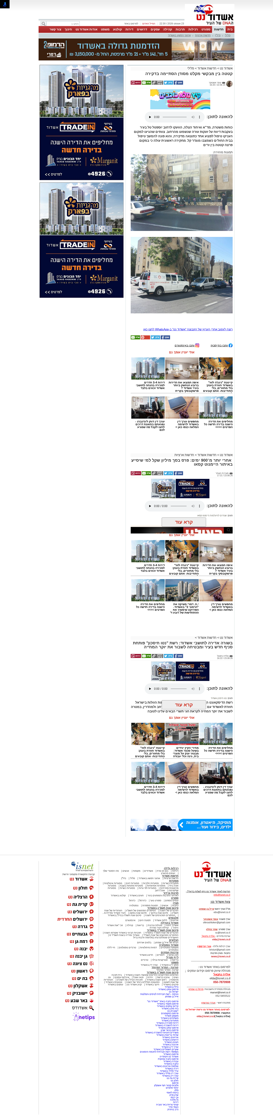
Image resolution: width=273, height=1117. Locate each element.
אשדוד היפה (171, 887)
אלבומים (173, 879)
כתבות (175, 867)
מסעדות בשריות (170, 845)
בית (230, 29)
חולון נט (174, 1042)
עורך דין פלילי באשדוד (167, 1035)
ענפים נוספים (171, 862)
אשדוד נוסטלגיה (168, 906)
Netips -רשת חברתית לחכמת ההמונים (159, 1013)
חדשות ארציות (203, 35)
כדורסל (142, 862)
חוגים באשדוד (137, 857)
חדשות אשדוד (206, 48)
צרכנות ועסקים (169, 914)
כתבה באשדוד (170, 1025)
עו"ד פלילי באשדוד (168, 1033)
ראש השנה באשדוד (156, 941)
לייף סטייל (172, 919)
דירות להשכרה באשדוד (166, 987)
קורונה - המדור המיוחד (164, 929)
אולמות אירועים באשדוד (166, 1028)
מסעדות (173, 842)
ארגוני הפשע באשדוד (179, 35)
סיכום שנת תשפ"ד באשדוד (162, 892)
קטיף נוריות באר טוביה (167, 1066)
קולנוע (117, 29)
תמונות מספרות (150, 867)
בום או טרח (162, 832)
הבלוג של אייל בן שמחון (166, 904)
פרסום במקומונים (169, 975)
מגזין (175, 864)
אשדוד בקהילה (169, 884)
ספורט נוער (155, 862)
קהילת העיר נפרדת (159, 889)
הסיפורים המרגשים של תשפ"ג (141, 872)
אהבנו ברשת (163, 939)
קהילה (167, 29)
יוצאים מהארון (168, 835)
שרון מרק (173, 1057)
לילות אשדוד (160, 882)
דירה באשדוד (171, 1030)
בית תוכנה (117, 937)
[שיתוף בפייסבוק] (178, 64)
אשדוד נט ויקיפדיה (168, 1018)
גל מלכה (174, 1061)
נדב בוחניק (172, 1071)
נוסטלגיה (133, 867)
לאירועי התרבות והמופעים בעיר (162, 857)
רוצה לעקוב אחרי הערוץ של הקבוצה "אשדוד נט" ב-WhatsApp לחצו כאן (188, 291)
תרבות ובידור (170, 854)
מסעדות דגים (132, 845)
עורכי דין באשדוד (149, 926)
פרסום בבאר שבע (169, 992)
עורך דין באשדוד (170, 1037)
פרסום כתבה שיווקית (167, 1021)
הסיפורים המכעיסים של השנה (160, 877)
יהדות (150, 939)
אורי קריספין (204, 908)
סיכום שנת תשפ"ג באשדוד (162, 869)
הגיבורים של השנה (169, 872)
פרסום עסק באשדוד (168, 951)
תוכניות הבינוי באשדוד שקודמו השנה (122, 894)
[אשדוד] (209, 25)
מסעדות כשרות (127, 850)
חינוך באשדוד (152, 946)
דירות (129, 29)
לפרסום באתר (131, 23)
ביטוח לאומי (172, 1054)
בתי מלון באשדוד (169, 970)
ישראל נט (173, 953)
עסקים (155, 29)
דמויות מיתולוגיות (148, 909)
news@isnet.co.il (220, 918)
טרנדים (144, 921)
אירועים (174, 882)
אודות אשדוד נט (86, 29)
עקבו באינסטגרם (185, 307)
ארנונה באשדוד (170, 1006)
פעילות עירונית (155, 887)
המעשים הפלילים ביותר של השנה (143, 944)
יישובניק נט (172, 973)
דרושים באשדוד (170, 1001)
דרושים (142, 29)
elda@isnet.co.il (221, 901)
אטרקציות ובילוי (160, 921)
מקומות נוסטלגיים (169, 909)
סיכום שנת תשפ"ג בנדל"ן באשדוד (124, 877)
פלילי (227, 35)
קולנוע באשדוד (118, 857)
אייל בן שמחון (171, 958)
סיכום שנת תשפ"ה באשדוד (162, 934)
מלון (176, 1052)
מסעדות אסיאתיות (156, 847)
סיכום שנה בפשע (138, 874)
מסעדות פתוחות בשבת (131, 847)
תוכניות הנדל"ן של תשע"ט (130, 941)
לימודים (160, 916)
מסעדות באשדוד (169, 982)
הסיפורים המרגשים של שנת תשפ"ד (160, 897)
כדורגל (132, 862)
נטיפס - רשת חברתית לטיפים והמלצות (159, 956)
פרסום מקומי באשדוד (167, 965)
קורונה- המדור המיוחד (167, 931)
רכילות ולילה (171, 830)
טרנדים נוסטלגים (127, 909)
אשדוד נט (226, 48)
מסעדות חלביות (151, 845)
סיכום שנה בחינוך (159, 874)
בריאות (140, 887)
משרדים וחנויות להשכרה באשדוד (161, 994)
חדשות (219, 29)
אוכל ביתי (173, 847)
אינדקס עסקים (122, 939)
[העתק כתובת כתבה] (157, 64)
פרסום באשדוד (170, 1016)
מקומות (136, 832)
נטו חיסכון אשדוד (219, 660)
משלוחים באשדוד (169, 980)
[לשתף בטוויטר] (168, 64)
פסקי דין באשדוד (169, 926)
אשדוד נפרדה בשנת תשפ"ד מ (124, 897)
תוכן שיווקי (173, 916)
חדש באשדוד (146, 916)
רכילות (193, 29)
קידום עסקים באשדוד (167, 968)
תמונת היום (145, 882)
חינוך (68, 29)
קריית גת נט (172, 1040)
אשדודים (148, 832)
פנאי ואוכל (138, 939)
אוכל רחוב (160, 852)
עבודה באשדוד (170, 1023)
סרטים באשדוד (170, 946)
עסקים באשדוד (115, 946)
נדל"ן (217, 35)
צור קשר (55, 29)
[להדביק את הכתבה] (145, 300)
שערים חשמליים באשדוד (165, 1011)
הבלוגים (173, 901)
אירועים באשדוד (170, 999)
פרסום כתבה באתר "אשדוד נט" (162, 963)
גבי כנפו (174, 1059)
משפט (105, 29)
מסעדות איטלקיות (113, 845)
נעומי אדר (173, 1069)
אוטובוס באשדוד (114, 944)
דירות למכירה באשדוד (167, 985)
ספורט (205, 29)
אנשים (126, 832)
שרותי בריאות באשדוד (167, 997)
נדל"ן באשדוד (171, 949)
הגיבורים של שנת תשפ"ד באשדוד (161, 894)
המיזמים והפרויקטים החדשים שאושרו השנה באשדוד (151, 937)
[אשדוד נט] (207, 844)
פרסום (174, 1045)
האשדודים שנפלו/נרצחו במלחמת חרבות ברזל (155, 899)
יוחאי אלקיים (172, 1049)
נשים (175, 939)
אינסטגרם (130, 882)
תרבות (180, 29)
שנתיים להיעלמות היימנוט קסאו (212, 477)
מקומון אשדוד (171, 977)
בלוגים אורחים (144, 904)
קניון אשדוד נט (134, 946)
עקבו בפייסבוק (220, 307)
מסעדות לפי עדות (147, 850)
